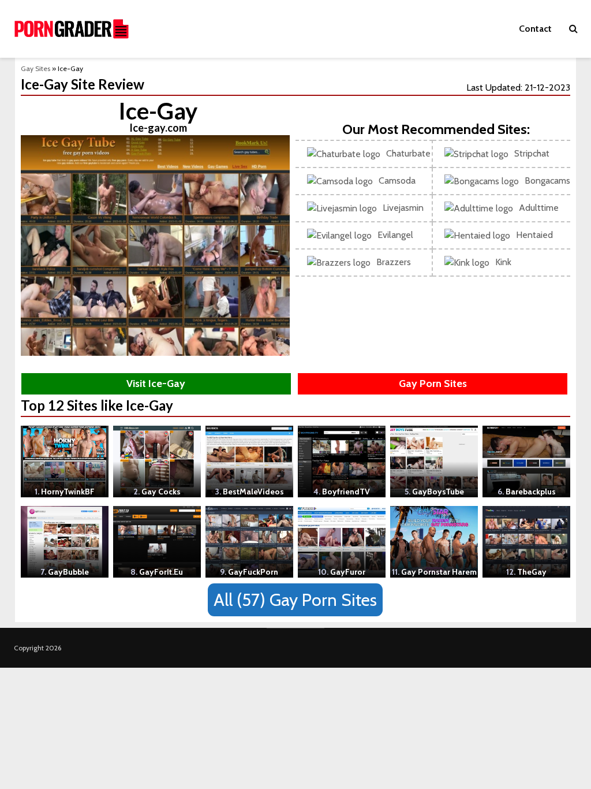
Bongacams (547, 180)
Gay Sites (35, 68)
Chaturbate (408, 153)
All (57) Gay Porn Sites (295, 600)
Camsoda (397, 180)
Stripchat (531, 153)
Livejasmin (403, 207)
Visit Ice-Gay (155, 383)
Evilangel (395, 234)
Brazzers (393, 261)
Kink (503, 261)
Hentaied (534, 234)
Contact (535, 28)
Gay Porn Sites (433, 383)
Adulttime (539, 207)
